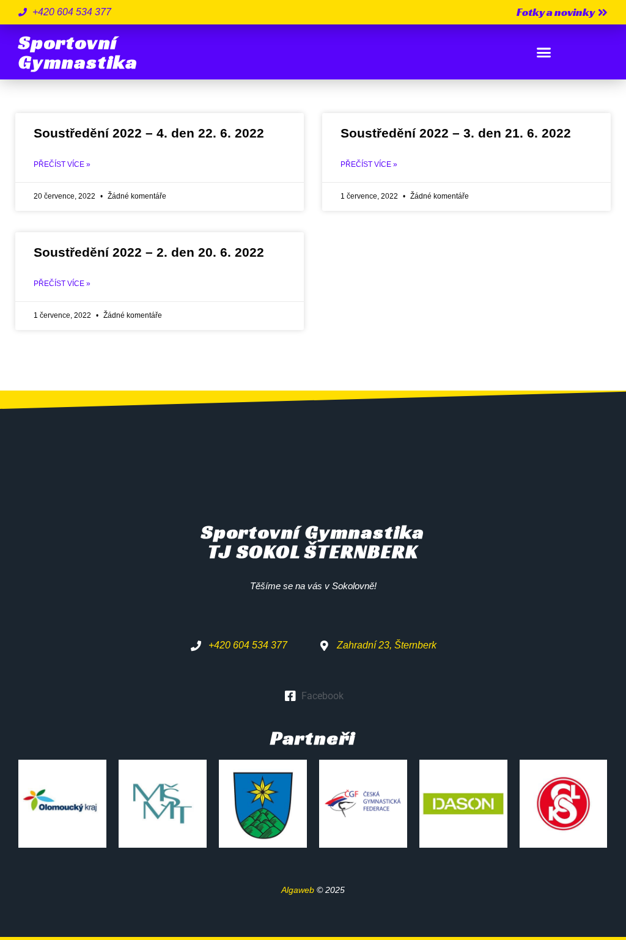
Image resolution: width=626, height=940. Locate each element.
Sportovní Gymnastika (78, 52)
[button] (544, 52)
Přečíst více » (62, 164)
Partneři (313, 737)
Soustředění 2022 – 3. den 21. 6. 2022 (456, 133)
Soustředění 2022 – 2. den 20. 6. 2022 (149, 252)
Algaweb (297, 890)
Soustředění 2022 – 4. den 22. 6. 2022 (149, 133)
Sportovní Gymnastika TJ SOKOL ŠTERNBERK (313, 542)
